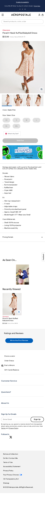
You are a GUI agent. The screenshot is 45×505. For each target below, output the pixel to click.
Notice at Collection (10, 454)
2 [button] (22, 9)
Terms (3, 428)
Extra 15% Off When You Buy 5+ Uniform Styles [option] (22, 6)
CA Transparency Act (11, 479)
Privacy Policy (13, 428)
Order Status (9, 361)
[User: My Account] (39, 15)
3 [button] (25, 9)
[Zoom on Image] (41, 89)
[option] (22, 67)
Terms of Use (8, 462)
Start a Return (9, 365)
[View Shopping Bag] (43, 15)
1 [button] (20, 9)
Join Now (29, 157)
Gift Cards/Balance (11, 370)
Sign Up (37, 419)
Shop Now (37, 6)
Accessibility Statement (12, 466)
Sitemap (6, 483)
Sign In (17, 157)
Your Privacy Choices (11, 475)
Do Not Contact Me (10, 458)
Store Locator (9, 356)
